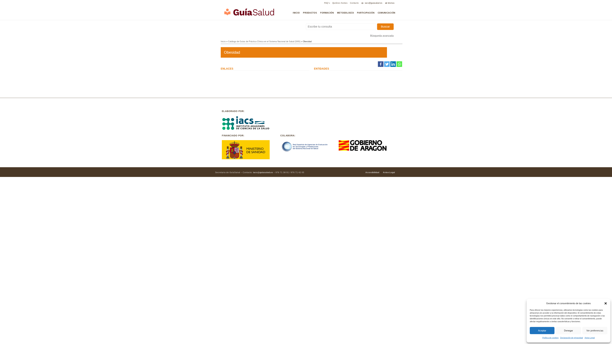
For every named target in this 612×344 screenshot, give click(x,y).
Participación (365, 13)
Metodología (345, 13)
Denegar (568, 330)
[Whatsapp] (399, 64)
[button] (605, 303)
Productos (310, 13)
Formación (327, 13)
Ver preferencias (594, 330)
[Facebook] (380, 64)
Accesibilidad (372, 172)
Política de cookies (550, 338)
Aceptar (542, 330)
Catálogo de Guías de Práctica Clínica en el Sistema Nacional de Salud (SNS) (264, 41)
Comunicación (386, 13)
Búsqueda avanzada (382, 35)
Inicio (296, 13)
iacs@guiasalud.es (373, 3)
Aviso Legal (590, 338)
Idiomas (391, 3)
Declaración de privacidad (571, 338)
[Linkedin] (393, 64)
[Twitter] (387, 64)
